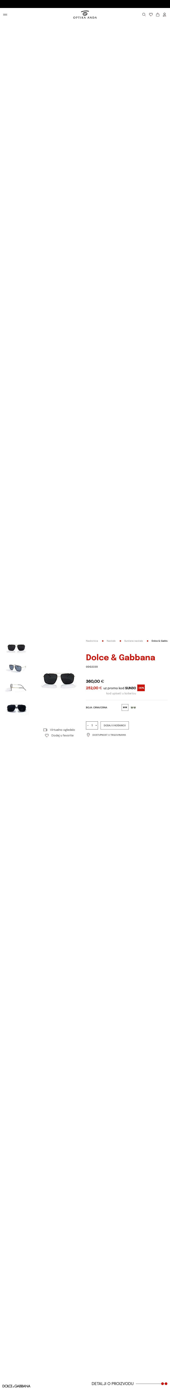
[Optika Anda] (85, 14)
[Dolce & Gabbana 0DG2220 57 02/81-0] (59, 679)
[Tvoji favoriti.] (151, 15)
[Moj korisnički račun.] (165, 15)
